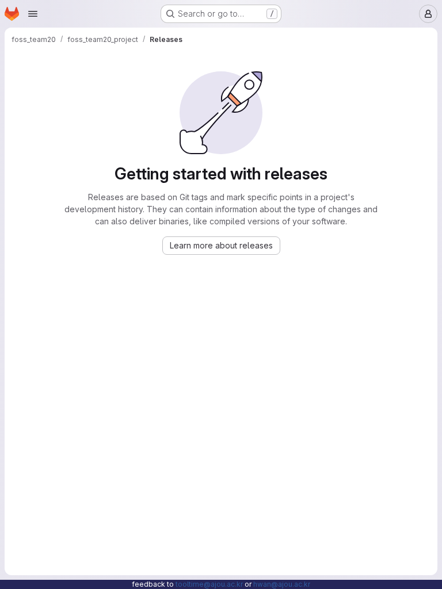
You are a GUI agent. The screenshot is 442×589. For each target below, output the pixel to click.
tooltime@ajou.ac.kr (209, 584)
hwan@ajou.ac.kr (281, 584)
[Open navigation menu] (33, 14)
